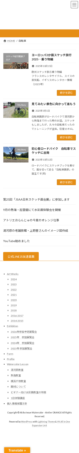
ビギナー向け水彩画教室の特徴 (28, 392)
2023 (14, 284)
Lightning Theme (46, 421)
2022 (14, 289)
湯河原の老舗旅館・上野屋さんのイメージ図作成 (35, 230)
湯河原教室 (17, 369)
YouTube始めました (16, 241)
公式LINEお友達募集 (21, 256)
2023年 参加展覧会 (21, 348)
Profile (11, 359)
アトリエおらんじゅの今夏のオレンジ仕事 (31, 220)
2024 (14, 279)
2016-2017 (17, 315)
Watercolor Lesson (17, 364)
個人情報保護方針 (17, 403)
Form (10, 353)
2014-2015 (17, 321)
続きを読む (66, 92)
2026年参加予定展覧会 (24, 331)
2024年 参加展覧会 (22, 343)
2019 (14, 305)
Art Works (13, 274)
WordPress (26, 421)
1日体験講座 (18, 398)
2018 (14, 310)
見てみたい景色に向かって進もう (54, 104)
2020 (14, 300)
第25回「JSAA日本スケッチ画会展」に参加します (36, 199)
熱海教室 (16, 375)
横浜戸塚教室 (18, 381)
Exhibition (12, 326)
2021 (14, 294)
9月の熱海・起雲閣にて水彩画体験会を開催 (32, 210)
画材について (18, 386)
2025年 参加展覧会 (22, 337)
